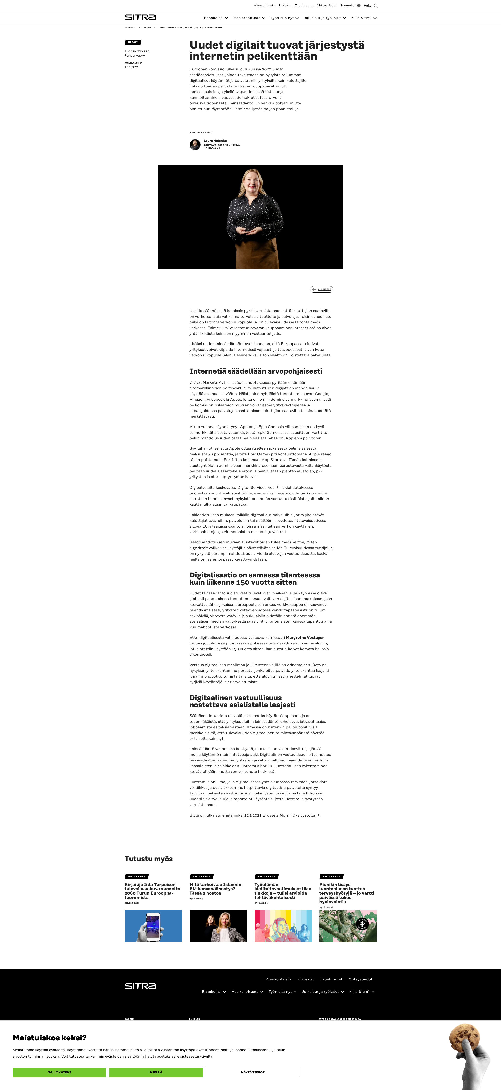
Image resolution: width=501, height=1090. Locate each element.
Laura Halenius (216, 141)
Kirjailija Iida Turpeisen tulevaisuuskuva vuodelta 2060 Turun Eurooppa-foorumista (152, 891)
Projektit (285, 5)
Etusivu (130, 28)
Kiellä (156, 1072)
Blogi (147, 28)
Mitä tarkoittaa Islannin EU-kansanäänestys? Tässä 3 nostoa (216, 889)
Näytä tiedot (253, 1072)
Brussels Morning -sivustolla (289, 815)
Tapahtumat (304, 5)
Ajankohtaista (264, 5)
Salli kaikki (59, 1072)
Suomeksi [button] (347, 5)
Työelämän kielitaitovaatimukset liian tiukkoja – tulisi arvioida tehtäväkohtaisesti (283, 891)
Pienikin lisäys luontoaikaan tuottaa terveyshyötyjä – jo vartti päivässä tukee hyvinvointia (346, 893)
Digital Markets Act (207, 382)
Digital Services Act (255, 488)
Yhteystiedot (327, 5)
